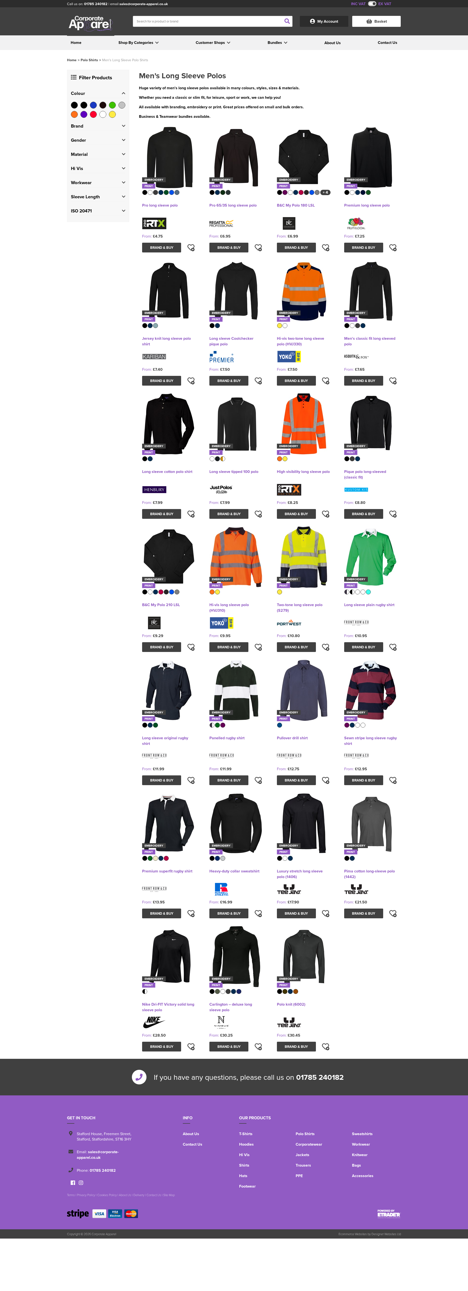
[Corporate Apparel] (90, 23)
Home (72, 59)
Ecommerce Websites (353, 1234)
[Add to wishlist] (191, 247)
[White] (102, 114)
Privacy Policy (86, 1195)
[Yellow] (112, 114)
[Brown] (102, 105)
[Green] (112, 105)
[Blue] (93, 105)
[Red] (93, 114)
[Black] (74, 105)
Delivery (138, 1195)
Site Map (169, 1195)
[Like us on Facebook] (73, 1183)
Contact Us (192, 1144)
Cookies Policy (107, 1195)
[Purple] (83, 114)
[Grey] (121, 105)
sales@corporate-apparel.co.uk (143, 3)
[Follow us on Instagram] (81, 1183)
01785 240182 (95, 3)
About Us (191, 1134)
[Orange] (74, 114)
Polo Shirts (89, 59)
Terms (71, 1195)
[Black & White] (83, 105)
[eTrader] (389, 1214)
